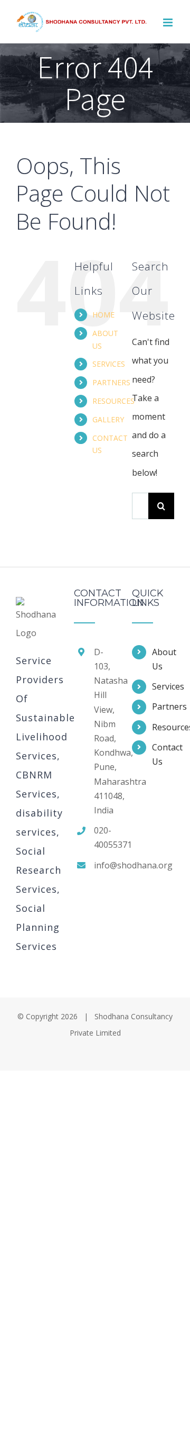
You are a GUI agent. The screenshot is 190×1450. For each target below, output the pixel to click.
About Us (163, 659)
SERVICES (108, 364)
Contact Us (163, 754)
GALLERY (108, 419)
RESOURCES (113, 401)
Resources (163, 727)
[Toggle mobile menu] (168, 22)
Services (163, 686)
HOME (103, 315)
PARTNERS (111, 382)
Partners (163, 706)
